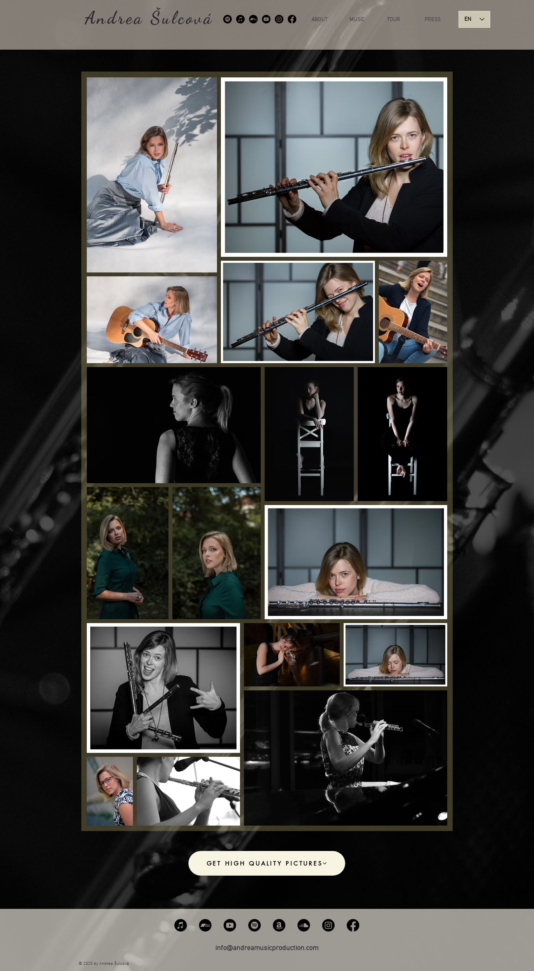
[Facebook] (292, 19)
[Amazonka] (279, 925)
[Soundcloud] (303, 925)
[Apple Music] (240, 19)
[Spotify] (227, 19)
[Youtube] (266, 19)
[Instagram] (279, 19)
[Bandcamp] (253, 19)
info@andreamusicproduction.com (267, 948)
